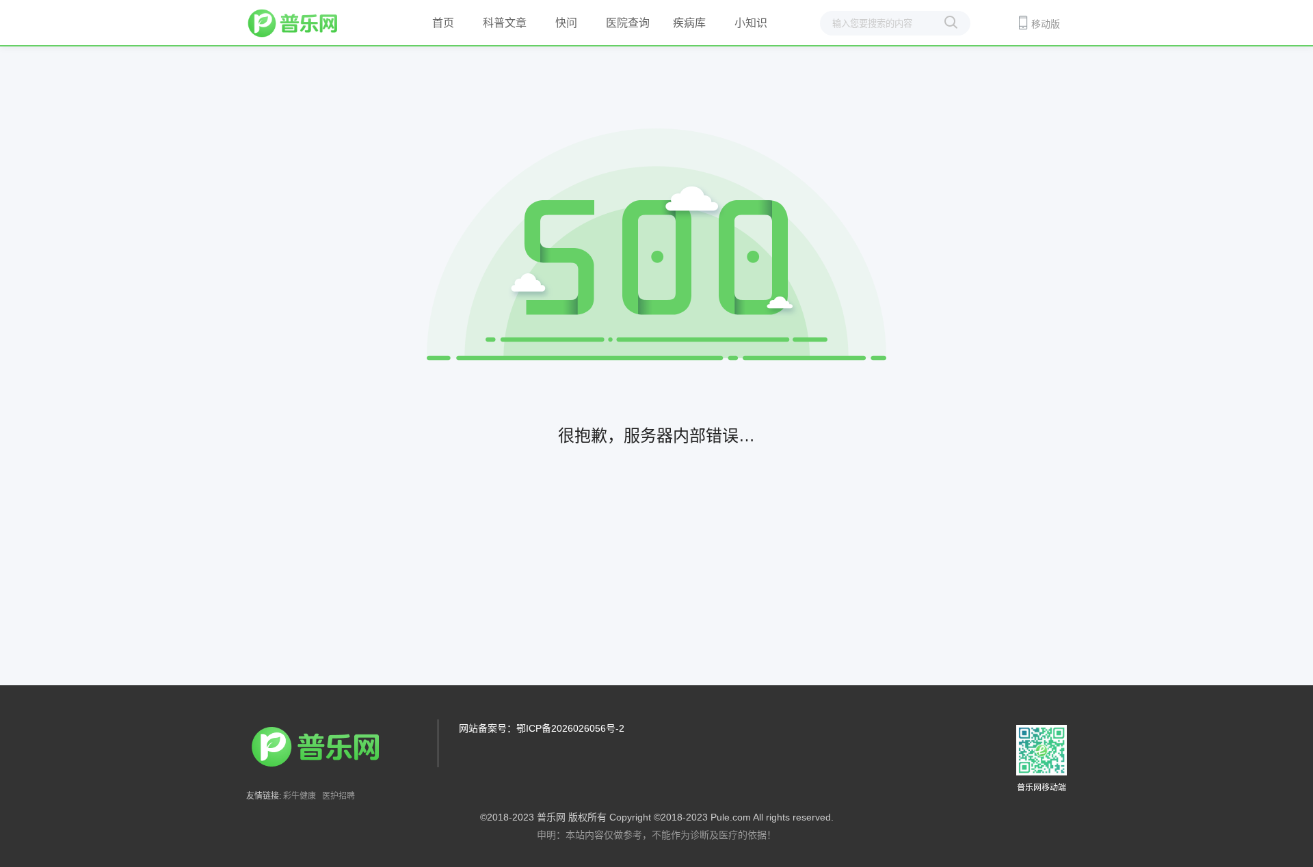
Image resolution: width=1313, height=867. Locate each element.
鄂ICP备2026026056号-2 (570, 728)
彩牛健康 (299, 796)
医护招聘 (338, 796)
